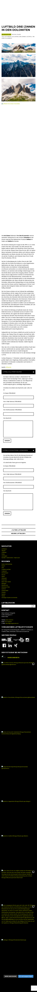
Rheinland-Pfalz (6, 587)
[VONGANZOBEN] (10, 640)
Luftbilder (4, 552)
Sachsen (4, 588)
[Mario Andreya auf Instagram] (27, 640)
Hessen (3, 574)
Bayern (3, 565)
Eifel (3, 567)
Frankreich (4, 571)
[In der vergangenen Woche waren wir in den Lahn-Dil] (19, 921)
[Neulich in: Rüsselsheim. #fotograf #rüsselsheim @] (19, 714)
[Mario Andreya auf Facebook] (4, 645)
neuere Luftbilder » (18, 533)
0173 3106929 (8, 621)
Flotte (3, 554)
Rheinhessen (5, 585)
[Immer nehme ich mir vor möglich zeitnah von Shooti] (19, 887)
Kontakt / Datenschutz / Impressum (11, 557)
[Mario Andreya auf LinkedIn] (10, 645)
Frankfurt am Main (6, 569)
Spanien (4, 594)
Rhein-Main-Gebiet (6, 581)
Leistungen (4, 556)
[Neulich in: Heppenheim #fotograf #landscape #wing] (19, 818)
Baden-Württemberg (7, 564)
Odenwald (4, 578)
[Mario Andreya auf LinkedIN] (16, 645)
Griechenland (5, 573)
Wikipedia (8, 367)
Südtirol (29, 36)
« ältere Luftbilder (18, 530)
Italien (19, 34)
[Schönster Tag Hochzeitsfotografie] (16, 640)
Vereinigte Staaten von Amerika (9, 597)
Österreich (4, 580)
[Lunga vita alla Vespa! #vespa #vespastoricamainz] (19, 783)
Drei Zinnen (22, 36)
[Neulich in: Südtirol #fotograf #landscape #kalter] (19, 852)
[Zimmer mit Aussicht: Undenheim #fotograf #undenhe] (19, 748)
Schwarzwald (5, 590)
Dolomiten (15, 36)
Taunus (3, 595)
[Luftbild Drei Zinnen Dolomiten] (19, 48)
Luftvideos (4, 549)
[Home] (18, 11)
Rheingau (4, 583)
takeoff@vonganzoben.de (11, 623)
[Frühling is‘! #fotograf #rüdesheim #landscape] (19, 956)
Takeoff (3, 550)
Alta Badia (8, 36)
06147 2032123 (9, 620)
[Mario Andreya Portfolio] (4, 640)
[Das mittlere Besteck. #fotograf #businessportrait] (19, 679)
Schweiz (4, 592)
